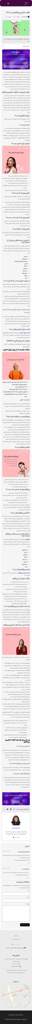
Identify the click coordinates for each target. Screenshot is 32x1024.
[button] (8, 3)
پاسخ (29, 863)
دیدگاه (28, 904)
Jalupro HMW (21, 138)
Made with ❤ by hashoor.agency (16, 1019)
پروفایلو (28, 539)
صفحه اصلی (26, 39)
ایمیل (28, 897)
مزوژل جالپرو (26, 125)
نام (28, 891)
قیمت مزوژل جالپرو (25, 333)
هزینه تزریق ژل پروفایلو (24, 573)
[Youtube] (14, 837)
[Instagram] (18, 837)
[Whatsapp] (17, 944)
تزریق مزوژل (20, 39)
